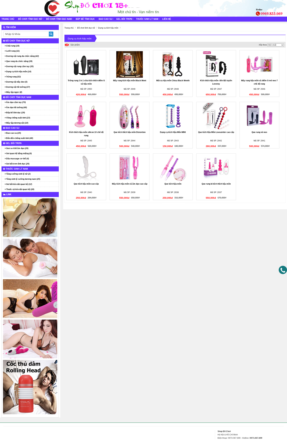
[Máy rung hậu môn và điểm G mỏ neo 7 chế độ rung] (259, 64)
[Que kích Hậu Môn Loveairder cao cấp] (216, 116)
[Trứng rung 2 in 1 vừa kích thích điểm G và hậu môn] (86, 64)
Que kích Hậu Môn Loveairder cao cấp (216, 132)
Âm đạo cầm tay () (16, 102)
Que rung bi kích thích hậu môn (216, 184)
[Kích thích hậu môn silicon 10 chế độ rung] (86, 116)
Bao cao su (105, 19)
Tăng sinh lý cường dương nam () (23, 179)
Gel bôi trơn (124, 19)
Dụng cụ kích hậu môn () (18, 71)
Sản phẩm (73, 45)
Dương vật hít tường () (18, 87)
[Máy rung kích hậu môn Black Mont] (129, 64)
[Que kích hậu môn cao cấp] (86, 167)
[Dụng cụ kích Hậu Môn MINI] (173, 116)
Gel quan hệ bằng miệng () (19, 153)
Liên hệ (166, 19)
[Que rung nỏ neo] (259, 116)
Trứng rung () (13, 77)
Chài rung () (12, 46)
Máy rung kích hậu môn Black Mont (129, 80)
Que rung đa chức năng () (19, 61)
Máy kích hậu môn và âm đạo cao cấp (129, 184)
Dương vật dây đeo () (16, 82)
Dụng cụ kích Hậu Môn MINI (173, 132)
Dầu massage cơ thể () (17, 158)
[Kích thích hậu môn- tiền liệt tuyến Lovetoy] (216, 64)
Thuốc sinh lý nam (147, 19)
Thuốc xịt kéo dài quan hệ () (20, 189)
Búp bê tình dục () (15, 112)
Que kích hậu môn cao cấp (86, 184)
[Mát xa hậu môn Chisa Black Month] (173, 64)
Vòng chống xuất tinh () (18, 118)
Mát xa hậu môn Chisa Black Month (173, 80)
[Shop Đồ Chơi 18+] (52, 8)
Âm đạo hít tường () (16, 107)
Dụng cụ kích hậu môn (80, 38)
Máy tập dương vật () (17, 123)
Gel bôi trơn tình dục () (17, 164)
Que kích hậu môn (172, 184)
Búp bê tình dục (85, 19)
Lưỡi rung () (13, 51)
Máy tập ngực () (14, 92)
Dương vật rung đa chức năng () (22, 56)
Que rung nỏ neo (259, 132)
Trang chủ (7, 19)
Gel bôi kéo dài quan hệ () (19, 184)
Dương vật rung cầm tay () (20, 66)
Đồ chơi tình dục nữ (30, 19)
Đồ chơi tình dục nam (59, 19)
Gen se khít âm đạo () (17, 148)
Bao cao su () (13, 133)
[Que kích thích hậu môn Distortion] (129, 116)
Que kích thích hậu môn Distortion (129, 132)
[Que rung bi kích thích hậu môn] (216, 167)
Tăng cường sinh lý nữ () (18, 174)
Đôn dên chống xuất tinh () (19, 138)
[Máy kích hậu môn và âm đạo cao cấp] (129, 167)
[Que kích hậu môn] (173, 167)
